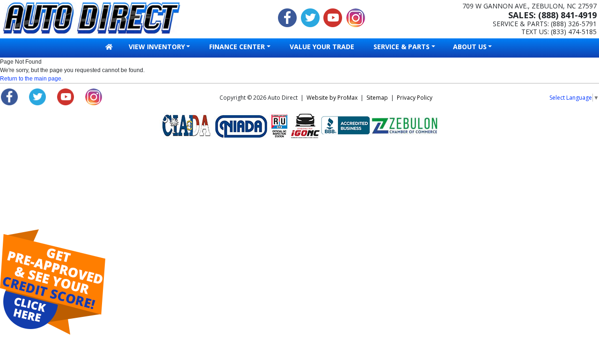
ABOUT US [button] (470, 46)
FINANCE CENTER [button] (237, 46)
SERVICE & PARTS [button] (401, 46)
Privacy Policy (414, 98)
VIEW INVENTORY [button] (157, 46)
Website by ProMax (332, 98)
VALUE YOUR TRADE (322, 46)
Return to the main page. (31, 78)
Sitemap (377, 98)
